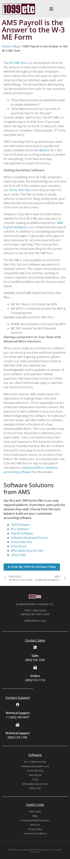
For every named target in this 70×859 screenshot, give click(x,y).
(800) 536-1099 (35, 660)
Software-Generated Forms (29, 538)
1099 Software (20, 525)
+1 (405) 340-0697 (17, 717)
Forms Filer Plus (20, 190)
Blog (16, 46)
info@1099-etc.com (35, 620)
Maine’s (44, 150)
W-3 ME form (18, 63)
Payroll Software (22, 533)
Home (6, 46)
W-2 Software (20, 529)
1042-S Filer (18, 555)
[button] (51, 9)
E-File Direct (19, 546)
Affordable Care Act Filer (27, 551)
